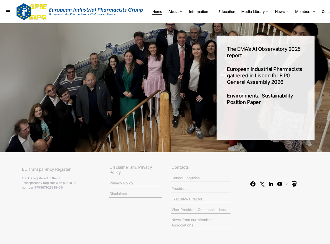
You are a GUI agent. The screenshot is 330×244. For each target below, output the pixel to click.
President (179, 188)
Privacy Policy (121, 183)
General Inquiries (185, 178)
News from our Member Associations (191, 222)
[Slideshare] (294, 183)
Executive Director (186, 199)
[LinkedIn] (271, 183)
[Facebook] (252, 183)
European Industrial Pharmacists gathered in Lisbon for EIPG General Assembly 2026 (264, 75)
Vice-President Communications (198, 209)
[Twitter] (262, 183)
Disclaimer (118, 193)
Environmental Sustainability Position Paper (260, 99)
